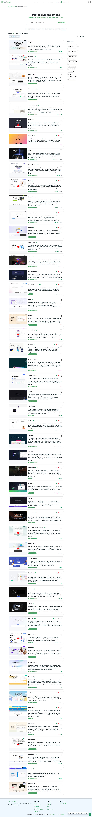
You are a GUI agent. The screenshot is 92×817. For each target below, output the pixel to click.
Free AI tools (37, 811)
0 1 (58, 180)
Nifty (29, 42)
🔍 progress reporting (72, 76)
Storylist (30, 451)
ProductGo (31, 56)
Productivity (31, 415)
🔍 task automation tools (73, 48)
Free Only (82, 36)
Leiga (30, 299)
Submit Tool (49, 803)
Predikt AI (31, 676)
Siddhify (30, 435)
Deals (44, 1)
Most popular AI (37, 808)
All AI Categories (37, 804)
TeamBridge (31, 375)
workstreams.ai (32, 739)
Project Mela (31, 662)
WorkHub (31, 344)
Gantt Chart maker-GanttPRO (36, 527)
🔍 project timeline (71, 59)
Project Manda (32, 359)
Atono (30, 391)
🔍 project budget (71, 74)
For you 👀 (64, 29)
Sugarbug (31, 723)
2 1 (58, 723)
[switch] (78, 36)
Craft (29, 693)
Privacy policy (52, 814)
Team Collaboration (32, 386)
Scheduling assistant (33, 629)
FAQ (48, 808)
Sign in (59, 2)
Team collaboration (32, 354)
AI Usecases (36, 806)
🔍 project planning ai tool (73, 46)
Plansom (30, 227)
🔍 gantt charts (71, 71)
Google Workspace (33, 284)
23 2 (57, 572)
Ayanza (30, 256)
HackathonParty (32, 271)
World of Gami (32, 558)
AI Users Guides (50, 809)
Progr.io (30, 119)
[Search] (90, 814)
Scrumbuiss (31, 513)
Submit (66, 1)
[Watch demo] (18, 125)
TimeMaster (31, 406)
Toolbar (30, 603)
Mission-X (31, 74)
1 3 (58, 512)
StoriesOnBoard (32, 164)
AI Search (13, 6)
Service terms (61, 814)
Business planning (32, 237)
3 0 (58, 707)
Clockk (30, 483)
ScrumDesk (31, 196)
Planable (30, 573)
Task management (32, 553)
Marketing (31, 642)
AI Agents (31, 718)
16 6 (57, 692)
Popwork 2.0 (31, 783)
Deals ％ (57, 29)
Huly (29, 150)
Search (52, 1)
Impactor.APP (32, 754)
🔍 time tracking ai (71, 54)
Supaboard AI (32, 213)
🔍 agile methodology (72, 66)
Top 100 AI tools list (38, 809)
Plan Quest (31, 543)
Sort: (15, 36)
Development (31, 507)
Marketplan (31, 634)
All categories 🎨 (49, 29)
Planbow (30, 647)
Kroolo (30, 180)
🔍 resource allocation (72, 61)
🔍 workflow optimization (73, 51)
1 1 (58, 212)
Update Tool (49, 804)
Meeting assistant (32, 370)
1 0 (58, 135)
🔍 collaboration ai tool (72, 56)
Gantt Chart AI (32, 330)
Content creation (32, 583)
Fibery (30, 315)
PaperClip (31, 707)
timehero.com (32, 242)
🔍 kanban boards (71, 69)
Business (30, 294)
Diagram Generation (33, 538)
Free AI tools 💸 (40, 29)
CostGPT (30, 498)
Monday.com (31, 89)
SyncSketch (31, 467)
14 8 (57, 467)
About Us (49, 806)
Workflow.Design (33, 105)
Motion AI (31, 618)
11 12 (55, 618)
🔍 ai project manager (72, 43)
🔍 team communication (73, 64)
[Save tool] (61, 42)
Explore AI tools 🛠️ (30, 29)
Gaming (30, 478)
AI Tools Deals (37, 803)
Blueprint (31, 589)
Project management (33, 51)
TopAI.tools (13, 801)
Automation (31, 734)
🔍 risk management (72, 79)
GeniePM (30, 135)
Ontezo (30, 769)
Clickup (30, 420)
